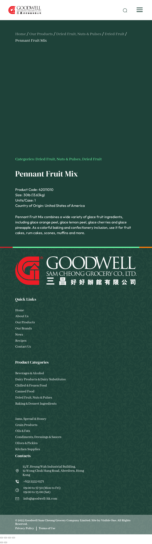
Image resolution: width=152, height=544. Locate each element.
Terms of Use (47, 528)
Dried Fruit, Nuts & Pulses (78, 34)
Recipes (21, 341)
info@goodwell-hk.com (40, 499)
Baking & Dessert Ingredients (36, 404)
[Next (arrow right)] (5, 542)
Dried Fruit (114, 34)
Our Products (41, 34)
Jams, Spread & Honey (31, 419)
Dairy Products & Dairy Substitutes (40, 379)
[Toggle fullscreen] (5, 537)
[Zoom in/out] (1, 537)
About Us (21, 316)
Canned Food (24, 391)
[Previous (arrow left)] (1, 542)
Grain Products (26, 425)
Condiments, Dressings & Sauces (38, 437)
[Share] (9, 537)
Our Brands (23, 328)
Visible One (108, 520)
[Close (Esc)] (13, 537)
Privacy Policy (24, 528)
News (19, 335)
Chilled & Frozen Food (31, 386)
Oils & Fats (22, 431)
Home (20, 34)
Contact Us (23, 347)
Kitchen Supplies (27, 449)
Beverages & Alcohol (29, 373)
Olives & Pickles (26, 443)
